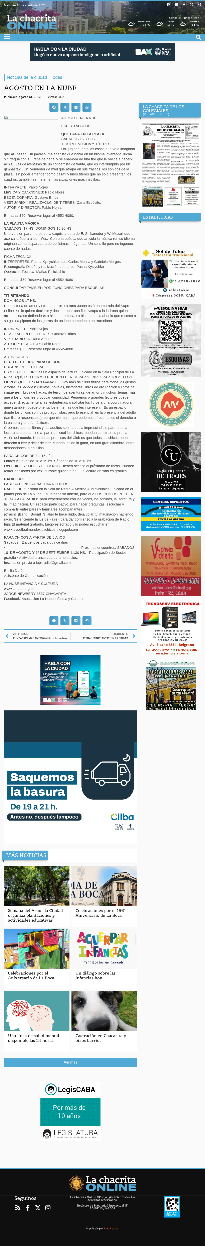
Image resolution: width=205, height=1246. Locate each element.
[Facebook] (184, 4)
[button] (53, 107)
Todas (56, 77)
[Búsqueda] (198, 37)
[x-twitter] (191, 4)
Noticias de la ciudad (27, 77)
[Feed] (169, 4)
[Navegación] (7, 37)
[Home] (102, 1183)
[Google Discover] (176, 4)
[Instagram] (199, 4)
